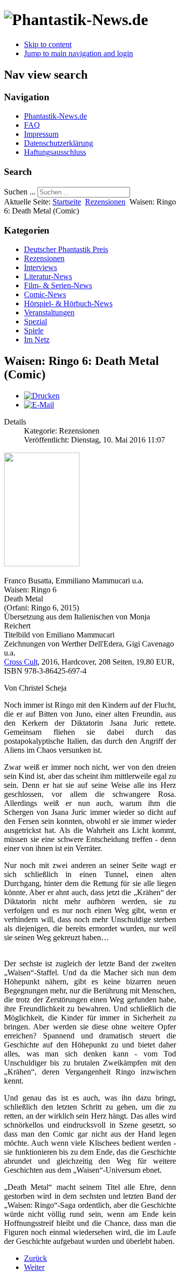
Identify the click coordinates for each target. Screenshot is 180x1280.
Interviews (40, 267)
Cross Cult (21, 662)
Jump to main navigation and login (78, 53)
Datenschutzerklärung (58, 143)
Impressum (41, 134)
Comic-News (45, 294)
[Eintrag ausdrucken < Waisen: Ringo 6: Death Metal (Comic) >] (42, 395)
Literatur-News (48, 276)
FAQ (32, 125)
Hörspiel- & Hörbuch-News (68, 303)
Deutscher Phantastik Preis (66, 249)
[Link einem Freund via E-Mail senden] (39, 404)
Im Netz (37, 339)
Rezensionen (105, 201)
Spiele (34, 330)
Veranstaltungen (49, 312)
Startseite (66, 201)
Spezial (35, 321)
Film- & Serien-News (58, 285)
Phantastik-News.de (55, 116)
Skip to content (48, 44)
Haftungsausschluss (55, 152)
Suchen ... (20, 191)
